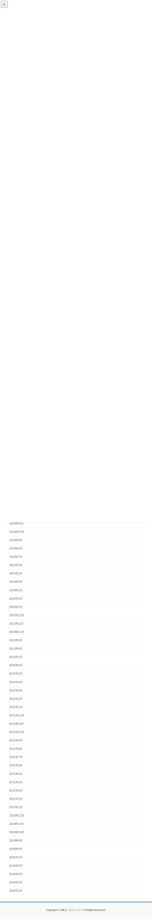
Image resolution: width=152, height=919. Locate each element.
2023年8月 (16, 548)
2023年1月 (16, 607)
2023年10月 (16, 531)
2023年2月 (16, 598)
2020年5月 (16, 874)
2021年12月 (16, 715)
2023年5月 (16, 573)
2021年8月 (16, 748)
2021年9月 (16, 740)
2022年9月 (16, 640)
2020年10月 (16, 832)
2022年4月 (16, 682)
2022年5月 (16, 673)
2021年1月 (16, 807)
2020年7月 (16, 857)
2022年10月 (16, 631)
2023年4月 (16, 581)
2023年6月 (16, 565)
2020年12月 (16, 815)
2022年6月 (16, 665)
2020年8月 (16, 848)
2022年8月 (16, 648)
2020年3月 (16, 882)
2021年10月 (16, 732)
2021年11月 (16, 723)
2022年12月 (16, 615)
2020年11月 (16, 823)
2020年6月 (16, 865)
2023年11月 (16, 523)
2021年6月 (16, 765)
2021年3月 (16, 790)
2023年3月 (16, 590)
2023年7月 (16, 556)
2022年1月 (16, 707)
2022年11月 (16, 623)
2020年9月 (16, 840)
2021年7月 (16, 757)
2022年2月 (16, 698)
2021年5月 (16, 773)
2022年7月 (16, 656)
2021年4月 (16, 782)
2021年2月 (16, 798)
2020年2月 (16, 890)
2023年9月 (16, 540)
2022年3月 (16, 690)
